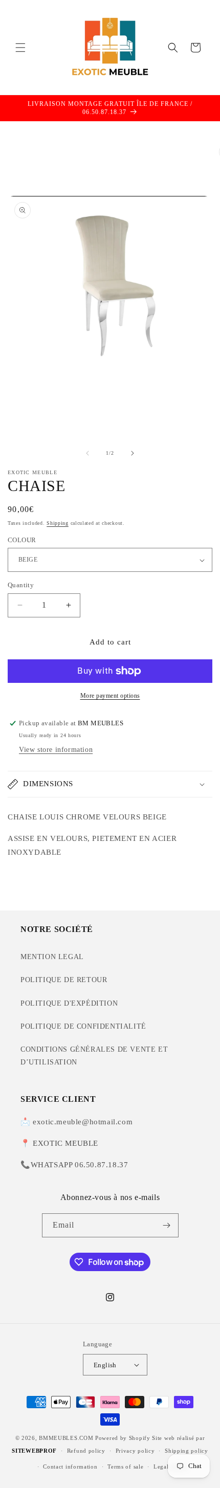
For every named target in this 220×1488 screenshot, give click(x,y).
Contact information (70, 1466)
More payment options (110, 695)
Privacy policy (135, 1451)
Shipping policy (186, 1451)
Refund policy (86, 1451)
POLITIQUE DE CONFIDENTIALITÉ (83, 1026)
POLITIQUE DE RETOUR (63, 980)
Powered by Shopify (122, 1438)
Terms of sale (125, 1466)
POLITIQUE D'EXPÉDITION (69, 1003)
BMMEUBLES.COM (66, 1438)
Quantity (21, 585)
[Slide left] (87, 453)
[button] (20, 47)
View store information (56, 749)
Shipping (58, 523)
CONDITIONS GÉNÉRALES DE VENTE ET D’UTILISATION (94, 1056)
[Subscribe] (167, 1225)
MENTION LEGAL (52, 957)
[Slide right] (132, 453)
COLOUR (22, 540)
